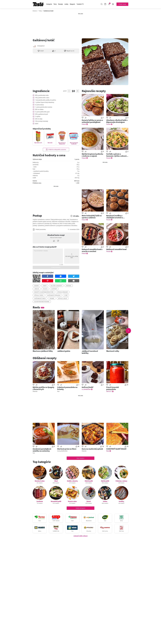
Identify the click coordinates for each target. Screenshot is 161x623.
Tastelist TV (80, 4)
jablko (36, 289)
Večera (105, 501)
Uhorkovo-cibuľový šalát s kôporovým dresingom (117, 121)
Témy (55, 4)
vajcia (45, 289)
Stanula (35, 391)
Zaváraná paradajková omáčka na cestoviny (42, 450)
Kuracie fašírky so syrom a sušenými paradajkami (92, 121)
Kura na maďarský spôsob (92, 449)
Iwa (58, 391)
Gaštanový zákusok (53, 295)
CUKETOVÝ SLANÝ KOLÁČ (116, 449)
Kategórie (49, 4)
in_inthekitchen (86, 389)
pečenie (68, 285)
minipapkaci (41, 46)
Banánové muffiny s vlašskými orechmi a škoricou (114, 217)
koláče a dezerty (56, 285)
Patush (84, 124)
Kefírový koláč (87, 387)
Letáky (66, 4)
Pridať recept (122, 4)
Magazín (72, 4)
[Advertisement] (80, 25)
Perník (52, 298)
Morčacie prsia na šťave (66, 449)
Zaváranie (39, 501)
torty (45, 285)
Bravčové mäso (40, 481)
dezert (36, 285)
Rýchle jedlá (62, 298)
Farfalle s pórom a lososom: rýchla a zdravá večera (116, 155)
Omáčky (121, 501)
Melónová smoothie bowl (116, 249)
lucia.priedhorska (62, 451)
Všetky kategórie (80, 508)
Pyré (66, 295)
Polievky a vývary (121, 481)
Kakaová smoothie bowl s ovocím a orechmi (92, 250)
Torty (40, 11)
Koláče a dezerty (72, 481)
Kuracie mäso (72, 501)
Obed (56, 481)
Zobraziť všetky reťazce (80, 536)
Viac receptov (80, 458)
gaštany (54, 289)
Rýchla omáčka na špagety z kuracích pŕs (43, 388)
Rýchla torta (38, 295)
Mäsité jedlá (89, 481)
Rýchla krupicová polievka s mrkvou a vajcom (92, 155)
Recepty (60, 4)
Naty (107, 451)
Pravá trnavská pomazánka (112, 388)
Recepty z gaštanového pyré (43, 292)
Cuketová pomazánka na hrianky (67, 388)
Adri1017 (109, 391)
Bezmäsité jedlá (56, 501)
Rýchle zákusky (62, 292)
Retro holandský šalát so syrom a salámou (92, 217)
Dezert (89, 501)
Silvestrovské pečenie (41, 301)
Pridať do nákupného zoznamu (57, 149)
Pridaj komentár (56, 267)
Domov (35, 11)
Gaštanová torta (40, 298)
